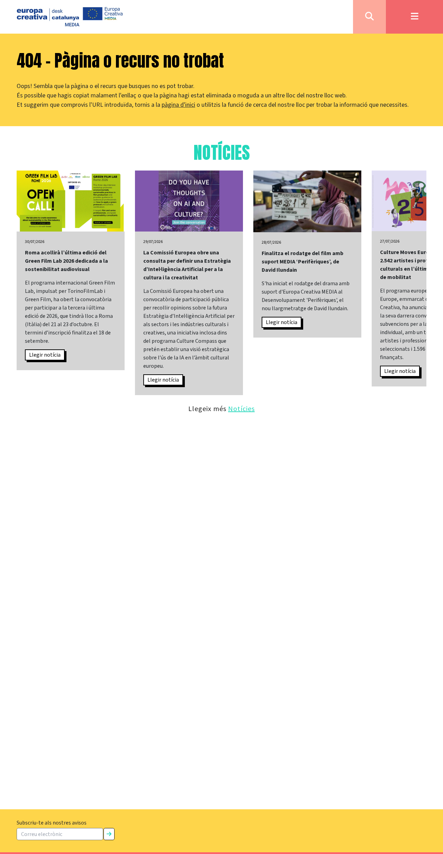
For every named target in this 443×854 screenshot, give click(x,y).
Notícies (241, 408)
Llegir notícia (45, 355)
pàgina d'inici (178, 105)
